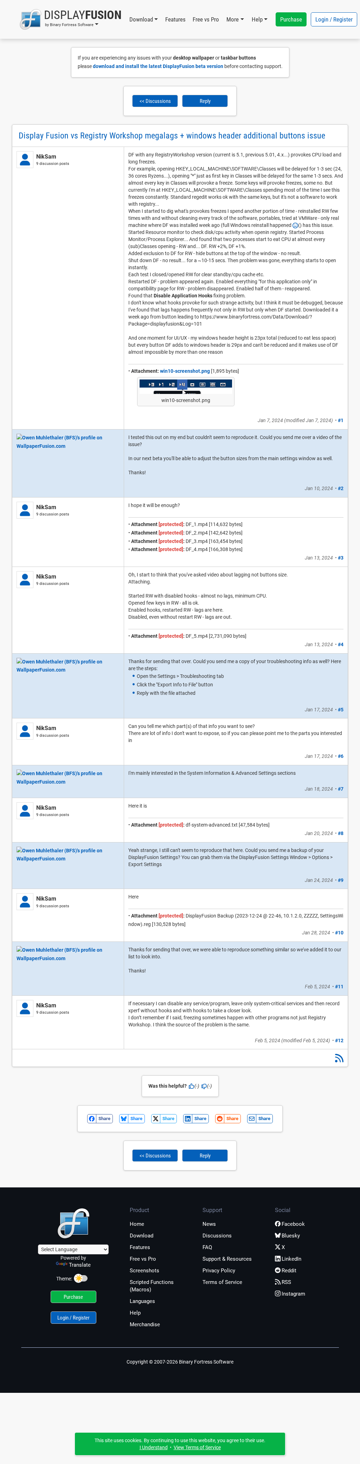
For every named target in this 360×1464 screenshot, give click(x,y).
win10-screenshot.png (185, 371)
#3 (340, 558)
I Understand (154, 1447)
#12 (339, 1040)
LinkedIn (291, 1259)
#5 (340, 709)
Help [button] (257, 19)
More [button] (232, 19)
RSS (286, 1282)
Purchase (291, 19)
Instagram (293, 1294)
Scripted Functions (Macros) (152, 1286)
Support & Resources (227, 1259)
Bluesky (291, 1236)
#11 (339, 986)
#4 (340, 644)
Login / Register (334, 19)
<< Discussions (155, 101)
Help (135, 1313)
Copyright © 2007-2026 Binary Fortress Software (180, 1362)
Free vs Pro (206, 19)
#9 (340, 880)
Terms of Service (222, 1282)
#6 (340, 756)
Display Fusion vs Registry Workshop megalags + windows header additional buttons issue (172, 136)
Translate (80, 1265)
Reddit (289, 1270)
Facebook (293, 1224)
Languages (142, 1301)
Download (141, 1236)
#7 (340, 789)
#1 (340, 420)
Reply (205, 101)
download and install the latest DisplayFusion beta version (158, 66)
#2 (340, 488)
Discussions (217, 1236)
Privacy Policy (218, 1270)
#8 (340, 833)
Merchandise (145, 1324)
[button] (70, 19)
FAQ (207, 1247)
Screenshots (144, 1270)
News (209, 1224)
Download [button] (141, 19)
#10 (339, 932)
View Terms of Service (197, 1447)
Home (137, 1224)
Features (175, 19)
